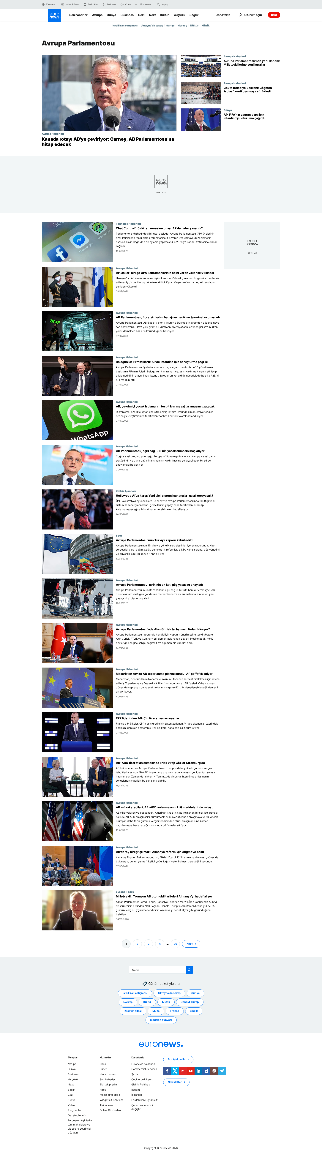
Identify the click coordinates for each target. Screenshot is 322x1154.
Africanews (106, 1104)
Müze (156, 1010)
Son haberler (78, 15)
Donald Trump (190, 1001)
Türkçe (49, 4)
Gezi (141, 15)
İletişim (135, 1089)
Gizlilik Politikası (140, 1084)
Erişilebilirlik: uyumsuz (144, 1099)
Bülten (103, 1069)
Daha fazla (137, 1057)
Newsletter (175, 1082)
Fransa (174, 1010)
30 (175, 943)
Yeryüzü (179, 15)
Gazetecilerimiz (77, 1115)
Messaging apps (110, 1094)
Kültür (164, 15)
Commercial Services (144, 1069)
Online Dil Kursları (110, 1110)
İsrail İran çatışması (125, 25)
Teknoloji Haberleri (128, 223)
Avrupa (97, 15)
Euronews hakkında (143, 1064)
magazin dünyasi (161, 1019)
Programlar (74, 1110)
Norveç (182, 25)
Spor (119, 535)
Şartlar (135, 1074)
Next (152, 15)
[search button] (158, 4)
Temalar (73, 1057)
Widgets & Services (111, 1099)
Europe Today (125, 891)
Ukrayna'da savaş (152, 25)
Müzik (205, 25)
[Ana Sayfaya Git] (54, 15)
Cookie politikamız (142, 1079)
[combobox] (177, 4)
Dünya (111, 15)
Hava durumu (108, 1074)
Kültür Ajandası (126, 490)
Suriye (170, 25)
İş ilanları (136, 1094)
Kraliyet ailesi (133, 1010)
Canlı (274, 14)
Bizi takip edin (108, 1084)
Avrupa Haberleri (53, 133)
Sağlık (194, 15)
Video (71, 1104)
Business (127, 15)
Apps (103, 1089)
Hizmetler (105, 1057)
